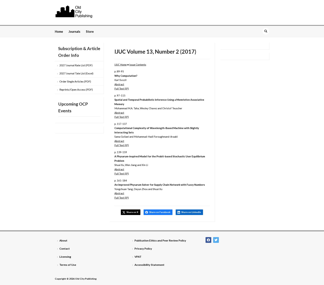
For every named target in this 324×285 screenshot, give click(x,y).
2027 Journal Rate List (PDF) (75, 65)
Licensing (65, 256)
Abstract (119, 84)
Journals (74, 31)
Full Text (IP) (121, 88)
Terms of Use (67, 264)
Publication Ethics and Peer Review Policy (160, 240)
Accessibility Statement (149, 264)
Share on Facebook (159, 212)
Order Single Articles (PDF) (75, 81)
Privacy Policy (143, 248)
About (63, 240)
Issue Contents (137, 64)
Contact (64, 248)
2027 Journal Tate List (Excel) (76, 73)
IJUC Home (120, 64)
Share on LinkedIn (191, 212)
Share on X (132, 212)
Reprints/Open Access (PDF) (76, 89)
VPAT (137, 256)
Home (59, 31)
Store (90, 31)
